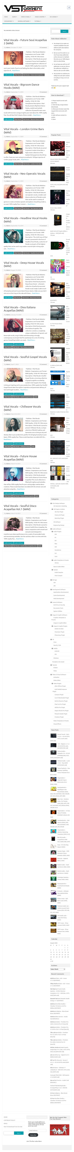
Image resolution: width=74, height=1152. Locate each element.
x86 (54, 586)
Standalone (58, 550)
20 (59, 954)
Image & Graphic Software (59, 615)
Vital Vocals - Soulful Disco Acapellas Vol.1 (25, 546)
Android (57, 651)
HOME (5, 1117)
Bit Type (54, 580)
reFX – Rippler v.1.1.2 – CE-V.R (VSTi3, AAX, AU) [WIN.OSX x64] (63, 746)
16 (68, 952)
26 (56, 957)
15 (65, 952)
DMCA (5, 1123)
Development (8, 21)
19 (56, 954)
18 (53, 954)
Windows (56, 658)
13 (59, 952)
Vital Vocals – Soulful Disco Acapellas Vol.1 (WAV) (20, 507)
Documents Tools (58, 608)
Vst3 (56, 556)
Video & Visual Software (59, 674)
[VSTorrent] (23, 11)
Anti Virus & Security (59, 605)
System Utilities (57, 611)
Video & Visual (25, 17)
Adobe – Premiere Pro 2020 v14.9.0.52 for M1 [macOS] (59, 1042)
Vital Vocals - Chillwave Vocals (21, 446)
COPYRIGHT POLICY (9, 1120)
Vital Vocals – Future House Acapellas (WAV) (20, 458)
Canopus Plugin (59, 694)
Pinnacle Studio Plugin (61, 714)
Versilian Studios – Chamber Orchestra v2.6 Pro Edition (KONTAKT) (58, 1006)
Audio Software (19, 344)
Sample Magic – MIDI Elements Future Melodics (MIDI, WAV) (63, 853)
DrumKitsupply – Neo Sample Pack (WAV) (68, 246)
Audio (14, 17)
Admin (8, 47)
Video (55, 671)
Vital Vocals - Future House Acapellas (23, 496)
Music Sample (8, 297)
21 (62, 954)
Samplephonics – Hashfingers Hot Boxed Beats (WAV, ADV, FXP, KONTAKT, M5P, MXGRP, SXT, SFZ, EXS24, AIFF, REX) (59, 792)
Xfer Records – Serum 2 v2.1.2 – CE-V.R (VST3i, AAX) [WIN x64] (59, 1062)
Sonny (52, 1075)
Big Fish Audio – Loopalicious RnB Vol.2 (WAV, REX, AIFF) (63, 839)
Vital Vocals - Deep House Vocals (31, 297)
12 (56, 952)
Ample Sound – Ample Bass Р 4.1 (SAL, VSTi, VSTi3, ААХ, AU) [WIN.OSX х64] (60, 1049)
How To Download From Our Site (13, 1126)
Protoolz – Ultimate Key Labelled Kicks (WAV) (63, 893)
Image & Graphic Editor (60, 623)
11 (53, 952)
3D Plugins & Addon (59, 509)
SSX (56, 547)
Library (57, 563)
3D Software (57, 522)
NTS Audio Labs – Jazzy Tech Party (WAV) (62, 918)
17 (51, 954)
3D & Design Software (58, 503)
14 (62, 952)
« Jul (51, 961)
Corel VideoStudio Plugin (62, 698)
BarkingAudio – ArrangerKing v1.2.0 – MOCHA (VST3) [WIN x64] (58, 1088)
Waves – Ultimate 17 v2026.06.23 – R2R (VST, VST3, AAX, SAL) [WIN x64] (60, 1070)
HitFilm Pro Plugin (60, 707)
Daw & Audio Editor (59, 566)
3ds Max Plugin (59, 512)
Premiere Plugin (59, 717)
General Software (23, 21)
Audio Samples (8, 75)
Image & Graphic (40, 17)
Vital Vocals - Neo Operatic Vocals (32, 208)
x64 (54, 582)
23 (68, 954)
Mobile (55, 648)
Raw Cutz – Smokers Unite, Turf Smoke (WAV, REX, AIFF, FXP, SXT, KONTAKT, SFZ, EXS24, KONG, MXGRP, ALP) (59, 803)
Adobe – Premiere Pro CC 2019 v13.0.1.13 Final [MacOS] (59, 1035)
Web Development (58, 598)
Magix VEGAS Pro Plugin (62, 710)
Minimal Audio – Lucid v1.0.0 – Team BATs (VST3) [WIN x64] (63, 763)
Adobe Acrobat (59, 628)
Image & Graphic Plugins (60, 626)
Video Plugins (57, 683)
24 (51, 957)
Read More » (16, 70)
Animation (56, 677)
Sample (55, 570)
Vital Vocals (18, 75)
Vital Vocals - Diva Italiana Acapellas (23, 347)
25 (53, 957)
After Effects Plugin (60, 686)
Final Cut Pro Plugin (60, 704)
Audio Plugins (57, 531)
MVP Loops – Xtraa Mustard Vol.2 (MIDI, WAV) (63, 931)
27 (59, 957)
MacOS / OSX (57, 645)
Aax (56, 534)
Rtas (56, 543)
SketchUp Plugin (59, 518)
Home (6, 17)
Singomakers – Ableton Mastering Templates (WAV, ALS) (63, 832)
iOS (56, 654)
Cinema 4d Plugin (59, 515)
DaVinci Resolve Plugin (61, 701)
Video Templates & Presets (61, 721)
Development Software (59, 589)
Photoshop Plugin (60, 635)
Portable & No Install (58, 662)
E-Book (55, 667)
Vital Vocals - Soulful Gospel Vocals (23, 397)
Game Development (59, 595)
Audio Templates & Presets (61, 560)
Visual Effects (57, 724)
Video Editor (57, 680)
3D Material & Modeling (60, 506)
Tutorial (37, 21)
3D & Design (53, 17)
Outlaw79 (53, 1085)
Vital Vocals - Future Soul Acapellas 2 (33, 75)
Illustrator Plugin (59, 632)
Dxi (55, 540)
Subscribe (33, 1135)
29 (65, 957)
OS (53, 639)
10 (51, 952)
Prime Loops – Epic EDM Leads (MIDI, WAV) (62, 901)
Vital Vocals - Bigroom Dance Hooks (33, 119)
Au (55, 537)
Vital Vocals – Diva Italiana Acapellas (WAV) (20, 309)
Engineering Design (58, 525)
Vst (56, 553)
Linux (54, 642)
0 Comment (43, 47)
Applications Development (61, 592)
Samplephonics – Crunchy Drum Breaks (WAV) (63, 886)
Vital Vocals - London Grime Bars (32, 164)
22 (65, 954)
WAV (36, 397)
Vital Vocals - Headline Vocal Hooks (33, 253)
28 (62, 957)
